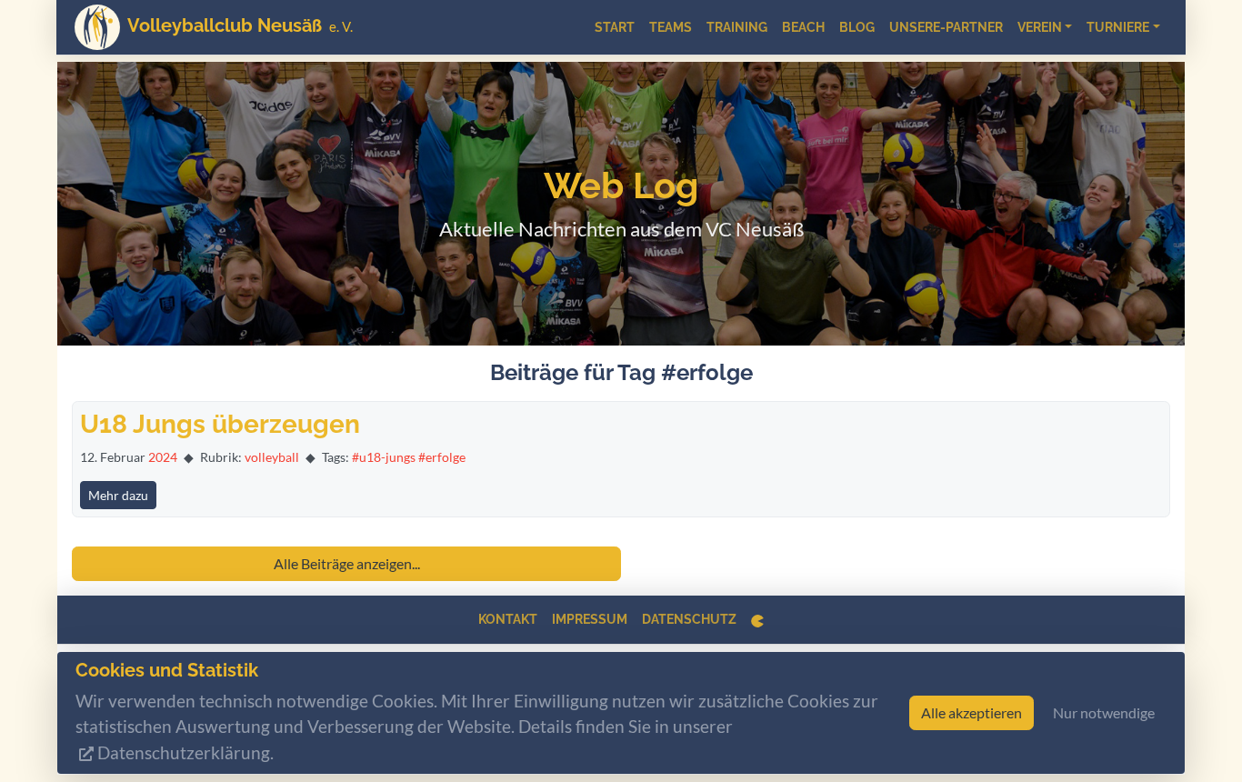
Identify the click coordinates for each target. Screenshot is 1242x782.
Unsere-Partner (946, 27)
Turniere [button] (1118, 27)
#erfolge (442, 457)
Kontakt (507, 619)
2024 (162, 457)
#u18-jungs (384, 457)
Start (615, 27)
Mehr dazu (118, 495)
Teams (670, 27)
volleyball (272, 457)
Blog (857, 27)
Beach (803, 27)
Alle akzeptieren (971, 713)
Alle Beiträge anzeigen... (347, 563)
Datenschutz (689, 619)
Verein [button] (1039, 27)
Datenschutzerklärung (183, 753)
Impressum (589, 619)
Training (736, 27)
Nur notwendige (1104, 713)
